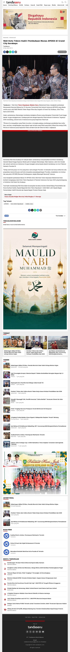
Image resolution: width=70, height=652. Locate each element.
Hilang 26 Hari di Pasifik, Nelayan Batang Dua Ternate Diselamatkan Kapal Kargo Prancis (35, 608)
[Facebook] (4, 52)
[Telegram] (13, 52)
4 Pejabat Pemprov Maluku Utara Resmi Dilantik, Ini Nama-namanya (28, 593)
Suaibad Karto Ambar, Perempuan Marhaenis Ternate (28, 434)
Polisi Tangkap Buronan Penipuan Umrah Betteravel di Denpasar (31, 408)
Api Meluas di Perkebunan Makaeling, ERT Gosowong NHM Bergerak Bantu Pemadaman (57, 353)
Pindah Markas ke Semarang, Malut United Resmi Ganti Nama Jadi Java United (32, 588)
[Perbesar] (35, 98)
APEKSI (6, 204)
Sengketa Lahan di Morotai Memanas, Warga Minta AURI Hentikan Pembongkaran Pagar (35, 567)
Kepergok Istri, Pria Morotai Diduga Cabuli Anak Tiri (27, 382)
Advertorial (12, 37)
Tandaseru (6, 46)
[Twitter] (7, 52)
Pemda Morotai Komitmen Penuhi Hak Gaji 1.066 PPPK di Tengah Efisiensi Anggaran (33, 583)
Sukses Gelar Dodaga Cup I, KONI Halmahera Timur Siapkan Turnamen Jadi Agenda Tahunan (37, 443)
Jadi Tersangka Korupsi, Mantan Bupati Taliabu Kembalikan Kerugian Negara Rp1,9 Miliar (37, 374)
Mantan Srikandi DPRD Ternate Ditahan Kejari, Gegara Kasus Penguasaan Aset (32, 578)
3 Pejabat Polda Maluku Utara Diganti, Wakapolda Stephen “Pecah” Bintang (35, 417)
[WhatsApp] (10, 52)
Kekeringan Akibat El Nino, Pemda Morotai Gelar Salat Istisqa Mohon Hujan (12, 352)
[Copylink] (16, 52)
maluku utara (29, 204)
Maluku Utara (34, 105)
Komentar (63, 52)
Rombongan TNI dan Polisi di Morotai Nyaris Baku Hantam (25, 562)
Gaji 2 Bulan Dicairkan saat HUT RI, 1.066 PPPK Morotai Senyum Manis (29, 598)
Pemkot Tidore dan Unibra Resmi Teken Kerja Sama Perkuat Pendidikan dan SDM (35, 352)
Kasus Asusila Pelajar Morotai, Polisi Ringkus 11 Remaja (23, 196)
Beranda (5, 37)
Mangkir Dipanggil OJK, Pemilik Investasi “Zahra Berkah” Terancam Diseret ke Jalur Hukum (37, 400)
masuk (12, 224)
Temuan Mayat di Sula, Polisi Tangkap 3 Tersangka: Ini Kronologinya (28, 573)
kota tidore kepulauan (17, 204)
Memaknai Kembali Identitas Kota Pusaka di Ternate (26, 551)
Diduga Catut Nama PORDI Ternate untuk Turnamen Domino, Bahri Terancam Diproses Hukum (37, 603)
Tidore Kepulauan (23, 105)
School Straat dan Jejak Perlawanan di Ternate (25, 543)
